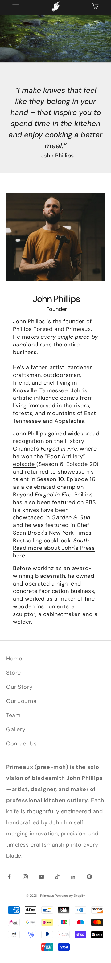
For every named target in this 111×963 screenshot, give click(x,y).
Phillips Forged (32, 329)
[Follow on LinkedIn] (73, 877)
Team (13, 715)
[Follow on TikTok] (57, 877)
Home (14, 658)
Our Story (19, 687)
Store (13, 672)
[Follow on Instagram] (25, 877)
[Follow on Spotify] (89, 877)
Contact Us (21, 743)
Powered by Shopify (70, 895)
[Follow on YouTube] (41, 877)
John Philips (29, 321)
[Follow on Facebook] (9, 877)
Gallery (16, 729)
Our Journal (22, 701)
